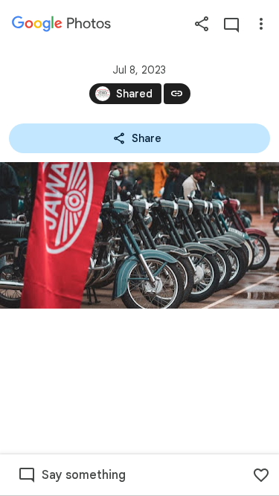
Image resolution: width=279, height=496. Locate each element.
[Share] (202, 24)
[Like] (261, 475)
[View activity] (231, 24)
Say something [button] (84, 475)
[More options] (261, 24)
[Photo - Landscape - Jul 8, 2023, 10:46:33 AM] (139, 235)
